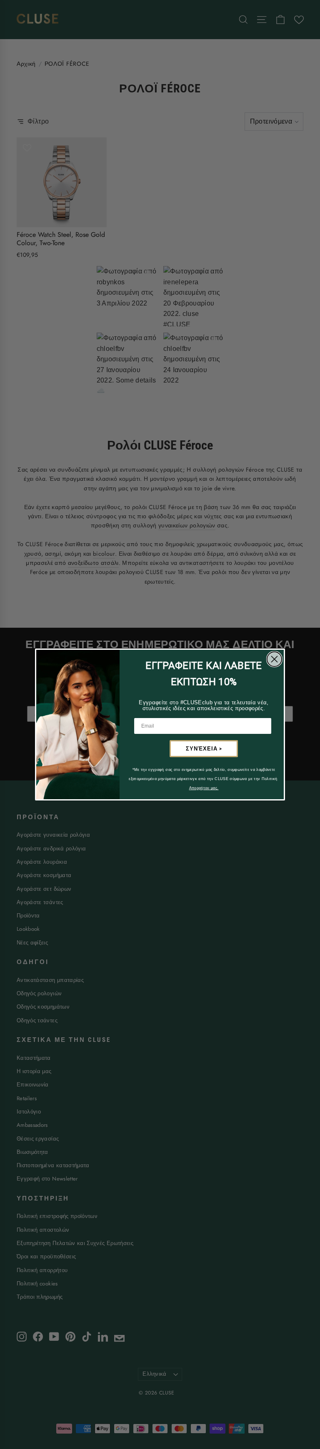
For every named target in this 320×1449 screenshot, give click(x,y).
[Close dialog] (274, 659)
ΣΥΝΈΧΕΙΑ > (204, 749)
